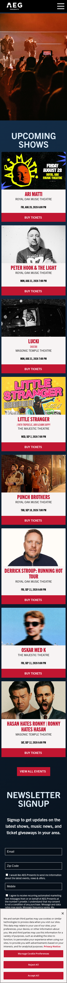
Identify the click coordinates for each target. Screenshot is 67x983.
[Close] (63, 913)
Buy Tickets (33, 217)
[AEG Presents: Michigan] (14, 6)
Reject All (33, 964)
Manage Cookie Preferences (33, 953)
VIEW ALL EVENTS (33, 771)
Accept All (33, 975)
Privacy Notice (52, 946)
